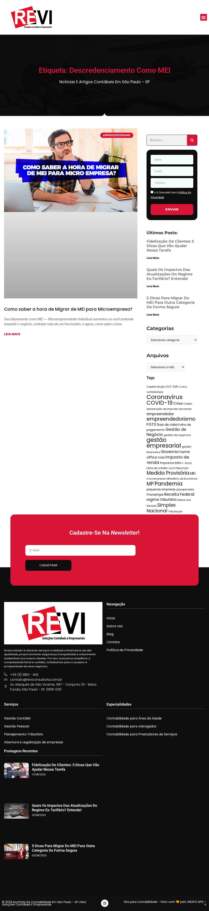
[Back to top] (200, 902)
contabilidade (155, 392)
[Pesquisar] (192, 140)
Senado (152, 506)
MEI (193, 473)
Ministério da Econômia (182, 478)
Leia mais (12, 334)
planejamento (185, 489)
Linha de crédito (157, 468)
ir (182, 463)
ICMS (161, 458)
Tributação (175, 511)
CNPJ (175, 386)
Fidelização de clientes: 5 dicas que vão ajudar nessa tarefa (170, 246)
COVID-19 (160, 403)
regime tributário (161, 499)
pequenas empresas (161, 489)
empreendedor (160, 413)
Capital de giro (156, 386)
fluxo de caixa (167, 424)
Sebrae (181, 500)
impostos (167, 463)
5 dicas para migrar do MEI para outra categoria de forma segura (171, 302)
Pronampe (155, 494)
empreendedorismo (171, 419)
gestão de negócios (177, 435)
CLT (169, 386)
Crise (178, 403)
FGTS (151, 424)
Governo (170, 451)
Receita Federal (179, 494)
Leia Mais (153, 258)
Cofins (183, 386)
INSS (178, 463)
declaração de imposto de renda (169, 409)
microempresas (156, 478)
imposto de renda (168, 459)
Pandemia (168, 483)
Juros (188, 463)
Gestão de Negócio (166, 432)
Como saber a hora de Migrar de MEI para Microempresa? (68, 309)
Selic (188, 500)
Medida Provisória (168, 473)
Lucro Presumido (178, 468)
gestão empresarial (164, 443)
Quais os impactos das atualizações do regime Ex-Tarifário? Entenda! (169, 274)
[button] (203, 17)
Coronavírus (165, 397)
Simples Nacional (161, 508)
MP (150, 483)
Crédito (187, 404)
